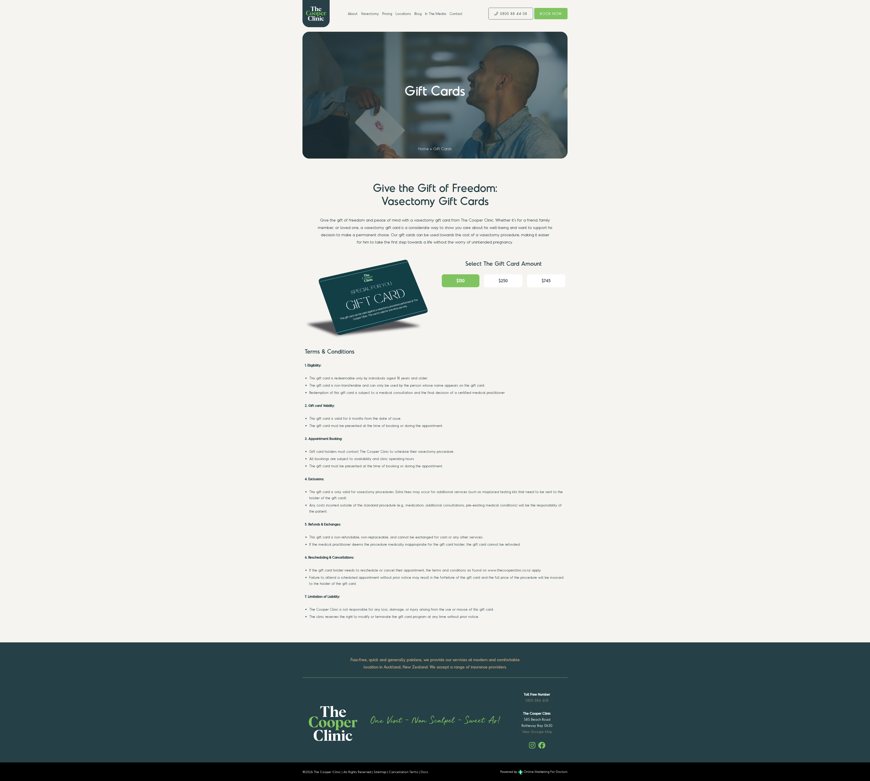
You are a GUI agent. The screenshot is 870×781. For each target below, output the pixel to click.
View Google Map (537, 732)
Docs (424, 772)
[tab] (460, 280)
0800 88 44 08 (513, 13)
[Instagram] (532, 745)
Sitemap (380, 772)
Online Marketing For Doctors (545, 772)
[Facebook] (541, 745)
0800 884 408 (537, 700)
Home (423, 148)
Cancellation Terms (403, 772)
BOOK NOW (551, 13)
